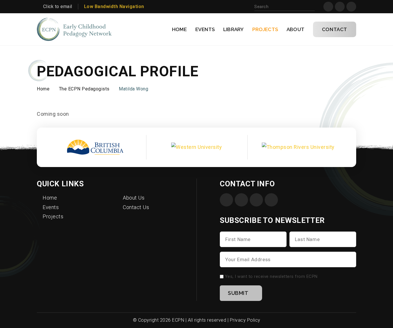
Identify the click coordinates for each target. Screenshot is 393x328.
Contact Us (136, 207)
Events (205, 29)
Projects (265, 29)
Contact (334, 29)
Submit (238, 293)
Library (233, 29)
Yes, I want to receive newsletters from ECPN (271, 276)
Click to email (57, 6)
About (295, 29)
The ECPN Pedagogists (84, 89)
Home (179, 29)
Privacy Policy (245, 320)
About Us (133, 198)
